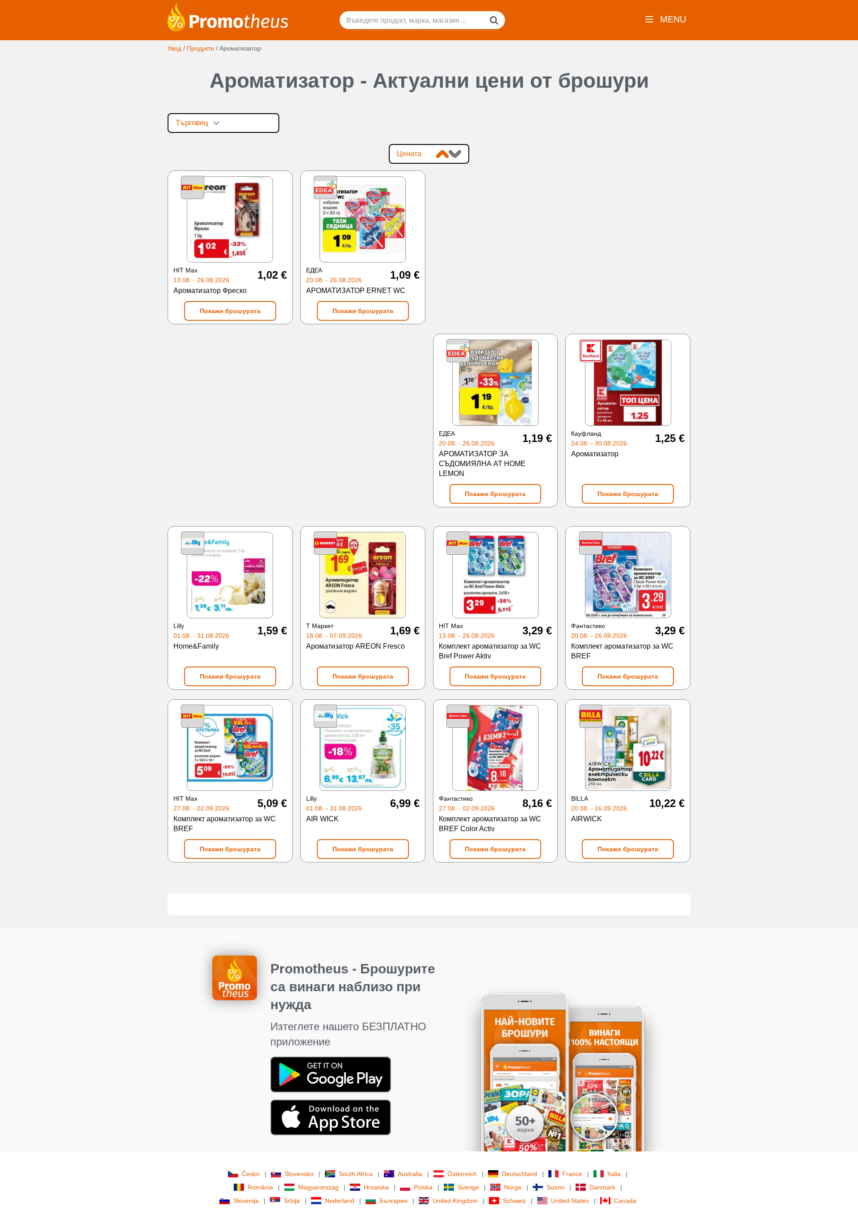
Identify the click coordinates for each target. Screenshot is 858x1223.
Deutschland (519, 1173)
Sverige (468, 1187)
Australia (410, 1173)
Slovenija (246, 1200)
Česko (251, 1173)
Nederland (339, 1200)
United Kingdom (455, 1200)
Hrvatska (376, 1187)
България (393, 1200)
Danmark (602, 1187)
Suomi (555, 1187)
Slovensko (299, 1173)
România (260, 1187)
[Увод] (228, 16)
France (572, 1173)
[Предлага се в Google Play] (330, 1074)
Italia (614, 1173)
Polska (423, 1187)
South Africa (356, 1173)
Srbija (292, 1200)
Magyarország (318, 1187)
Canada (625, 1200)
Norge (513, 1187)
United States (570, 1200)
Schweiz (514, 1200)
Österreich (462, 1173)
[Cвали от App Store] (330, 1117)
